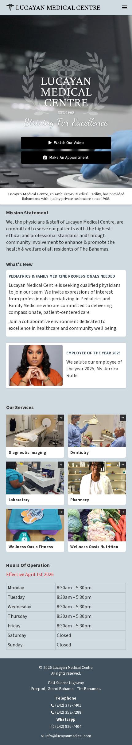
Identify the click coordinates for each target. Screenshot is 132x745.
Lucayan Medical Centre (58, 7)
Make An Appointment (69, 157)
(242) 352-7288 (68, 712)
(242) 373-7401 (68, 705)
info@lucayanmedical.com (68, 736)
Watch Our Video (68, 143)
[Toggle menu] (124, 7)
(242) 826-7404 (68, 726)
